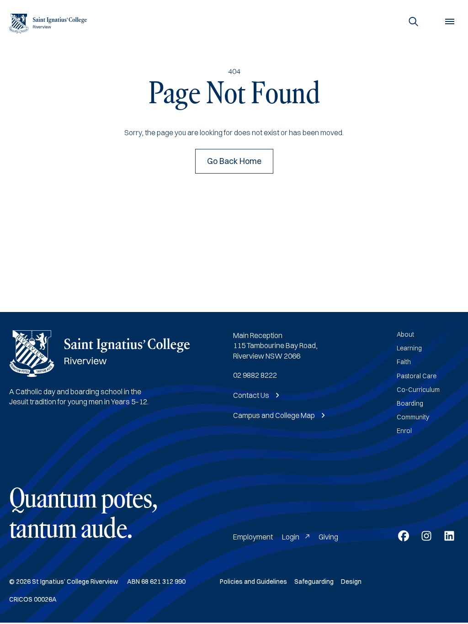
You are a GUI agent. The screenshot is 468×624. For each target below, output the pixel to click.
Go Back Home (234, 161)
